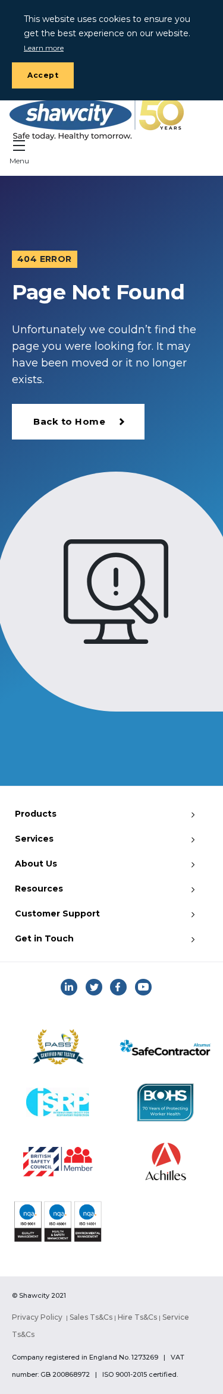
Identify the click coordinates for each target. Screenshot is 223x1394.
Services (34, 838)
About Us (36, 863)
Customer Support (57, 913)
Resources (39, 888)
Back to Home (69, 421)
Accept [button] (42, 75)
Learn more (44, 47)
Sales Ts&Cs (91, 1317)
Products (35, 813)
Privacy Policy (37, 1317)
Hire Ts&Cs (137, 1317)
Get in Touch (44, 938)
